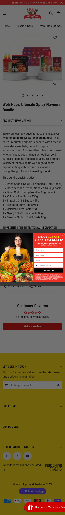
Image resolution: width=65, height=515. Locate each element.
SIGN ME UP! (49, 270)
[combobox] (37, 265)
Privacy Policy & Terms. (52, 279)
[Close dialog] (63, 235)
